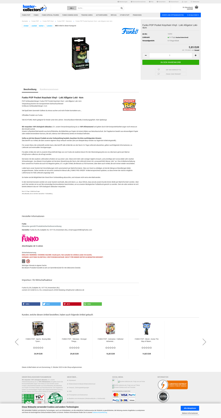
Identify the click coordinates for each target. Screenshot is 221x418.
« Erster (26, 26)
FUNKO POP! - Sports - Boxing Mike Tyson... (38, 340)
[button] (173, 1)
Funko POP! (26, 15)
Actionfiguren (101, 15)
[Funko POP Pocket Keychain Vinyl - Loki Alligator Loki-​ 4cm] (80, 53)
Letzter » (50, 26)
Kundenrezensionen (49, 89)
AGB (70, 391)
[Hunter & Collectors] (43, 8)
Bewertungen (123, 2)
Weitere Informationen (190, 413)
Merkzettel (195, 2)
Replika (113, 15)
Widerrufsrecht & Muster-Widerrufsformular (82, 384)
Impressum (72, 380)
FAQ (151, 2)
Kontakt (71, 402)
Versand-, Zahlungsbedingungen (79, 387)
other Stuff (124, 15)
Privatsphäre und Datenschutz (78, 395)
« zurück (34, 26)
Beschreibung (30, 89)
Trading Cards (87, 15)
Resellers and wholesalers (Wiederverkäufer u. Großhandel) (87, 398)
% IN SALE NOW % (193, 15)
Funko (36, 15)
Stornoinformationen (139, 2)
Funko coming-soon (70, 15)
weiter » (42, 26)
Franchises (137, 15)
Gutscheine (161, 2)
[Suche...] (121, 8)
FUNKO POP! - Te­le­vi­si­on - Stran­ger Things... (74, 340)
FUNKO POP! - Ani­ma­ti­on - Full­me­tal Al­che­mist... (110, 340)
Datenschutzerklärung (100, 412)
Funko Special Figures (50, 15)
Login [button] (185, 2)
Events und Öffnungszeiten (173, 15)
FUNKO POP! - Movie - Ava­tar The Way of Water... (146, 340)
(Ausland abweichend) (182, 37)
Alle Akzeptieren (190, 408)
